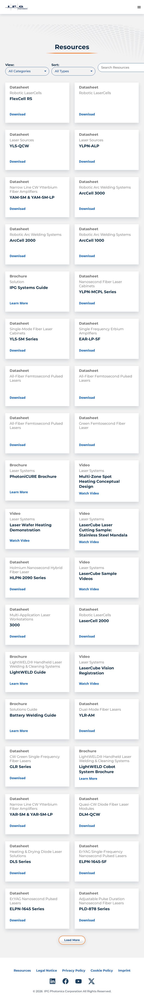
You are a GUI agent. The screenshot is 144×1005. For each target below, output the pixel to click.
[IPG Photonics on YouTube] (78, 981)
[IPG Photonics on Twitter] (91, 981)
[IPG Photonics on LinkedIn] (52, 981)
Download (17, 114)
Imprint (124, 970)
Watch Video (89, 493)
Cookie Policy (102, 970)
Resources (22, 970)
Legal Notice (46, 970)
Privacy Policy (73, 970)
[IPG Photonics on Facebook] (65, 981)
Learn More (19, 303)
